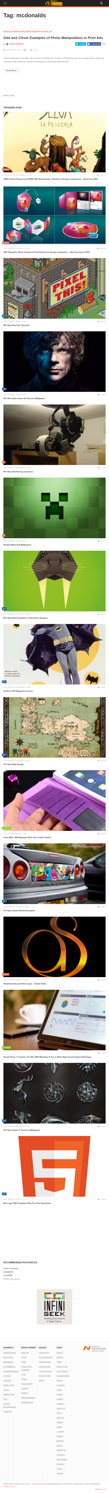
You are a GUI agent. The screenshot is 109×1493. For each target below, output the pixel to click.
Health (60, 1418)
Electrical (62, 1372)
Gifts (59, 1413)
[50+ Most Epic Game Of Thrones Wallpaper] (54, 361)
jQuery (25, 1389)
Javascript (27, 1384)
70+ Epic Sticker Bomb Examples (19, 910)
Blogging (8, 1358)
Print (41, 1381)
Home (59, 1427)
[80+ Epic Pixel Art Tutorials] (54, 288)
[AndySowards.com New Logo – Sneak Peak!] (54, 947)
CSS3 (23, 1375)
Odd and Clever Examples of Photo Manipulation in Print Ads (53, 38)
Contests (44, 1353)
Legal (6, 1390)
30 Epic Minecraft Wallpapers (17, 545)
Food (59, 1390)
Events (7, 1376)
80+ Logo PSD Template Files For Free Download (27, 1203)
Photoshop (45, 1376)
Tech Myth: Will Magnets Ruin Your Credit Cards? (27, 837)
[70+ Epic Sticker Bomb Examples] (54, 873)
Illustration (45, 1358)
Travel (60, 1474)
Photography (33, 31)
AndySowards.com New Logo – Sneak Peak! (24, 984)
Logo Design (45, 1372)
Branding (8, 1362)
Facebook (95, 44)
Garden (60, 1404)
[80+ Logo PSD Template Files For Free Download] (54, 1166)
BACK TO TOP (100, 1489)
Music (60, 1446)
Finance (7, 1381)
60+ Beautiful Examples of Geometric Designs (25, 618)
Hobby (60, 1423)
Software (62, 1460)
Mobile (24, 1393)
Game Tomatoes (10, 1268)
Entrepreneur (11, 1372)
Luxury (60, 1432)
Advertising (9, 1353)
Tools (60, 1469)
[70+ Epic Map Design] (54, 727)
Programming (28, 1398)
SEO (5, 1399)
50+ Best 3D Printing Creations (18, 472)
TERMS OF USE (9, 1486)
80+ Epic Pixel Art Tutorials (16, 325)
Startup (7, 1412)
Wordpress (27, 1403)
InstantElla (8, 1275)
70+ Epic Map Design (13, 764)
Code (23, 1362)
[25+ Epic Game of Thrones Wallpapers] (54, 1093)
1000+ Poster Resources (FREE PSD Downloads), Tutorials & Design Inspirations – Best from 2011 (50, 179)
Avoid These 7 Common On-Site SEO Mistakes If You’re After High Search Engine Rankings (47, 1057)
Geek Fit (61, 1409)
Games (60, 1399)
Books (60, 1358)
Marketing (8, 1395)
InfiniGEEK (8, 1272)
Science (61, 1455)
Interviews (45, 1367)
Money (60, 1436)
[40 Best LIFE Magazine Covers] (54, 654)
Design (7, 31)
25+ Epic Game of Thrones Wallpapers (21, 1130)
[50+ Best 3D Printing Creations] (54, 434)
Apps (23, 1358)
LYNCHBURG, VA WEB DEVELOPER (34, 1484)
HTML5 (24, 1379)
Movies (60, 1441)
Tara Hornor (16, 44)
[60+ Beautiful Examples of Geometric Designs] (54, 581)
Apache (25, 1353)
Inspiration (18, 31)
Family (60, 1381)
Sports (60, 1464)
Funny (60, 1395)
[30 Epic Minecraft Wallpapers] (54, 508)
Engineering (63, 1376)
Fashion (61, 1385)
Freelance (8, 1385)
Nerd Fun (61, 1450)
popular (47, 31)
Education (62, 1367)
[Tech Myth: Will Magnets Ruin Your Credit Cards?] (54, 800)
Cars (59, 1362)
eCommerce (9, 1367)
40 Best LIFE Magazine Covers (18, 691)
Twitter (82, 44)
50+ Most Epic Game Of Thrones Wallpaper (24, 398)
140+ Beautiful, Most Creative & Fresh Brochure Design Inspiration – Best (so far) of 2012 (46, 252)
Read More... (12, 70)
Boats (60, 1353)
